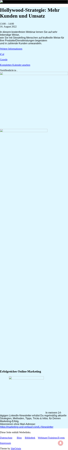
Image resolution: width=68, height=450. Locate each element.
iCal (2, 54)
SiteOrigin (16, 448)
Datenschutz (6, 437)
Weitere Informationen (11, 48)
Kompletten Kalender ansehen (15, 65)
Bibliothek (30, 437)
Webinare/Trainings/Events (51, 437)
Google (3, 59)
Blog (19, 437)
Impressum (5, 443)
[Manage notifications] (60, 443)
